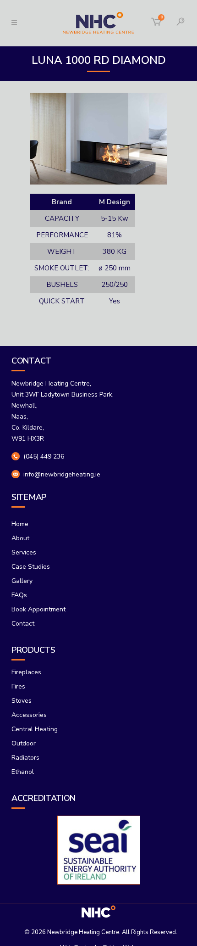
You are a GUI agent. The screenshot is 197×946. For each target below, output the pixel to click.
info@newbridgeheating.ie (61, 474)
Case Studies (30, 566)
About (20, 538)
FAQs (19, 595)
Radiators (25, 757)
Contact (22, 623)
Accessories (29, 715)
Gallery (22, 581)
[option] (98, 850)
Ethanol (22, 771)
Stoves (21, 700)
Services (23, 552)
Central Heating (34, 729)
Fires (18, 686)
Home (19, 524)
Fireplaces (26, 672)
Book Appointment (38, 609)
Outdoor (23, 743)
